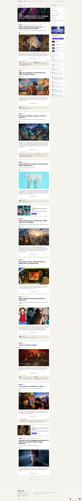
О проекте (35, 492)
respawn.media (21, 490)
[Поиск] (60, 1)
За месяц (58, 5)
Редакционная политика (48, 492)
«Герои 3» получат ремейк (27, 345)
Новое (25, 5)
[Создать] (58, 1)
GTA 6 (20, 287)
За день (50, 5)
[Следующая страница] (39, 479)
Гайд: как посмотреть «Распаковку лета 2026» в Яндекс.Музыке (32, 73)
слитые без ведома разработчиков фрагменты (27, 288)
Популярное (20, 5)
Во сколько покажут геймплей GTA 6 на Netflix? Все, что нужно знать (32, 262)
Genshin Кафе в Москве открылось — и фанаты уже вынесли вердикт (32, 27)
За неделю (54, 5)
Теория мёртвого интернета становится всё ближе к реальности (33, 164)
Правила (54, 492)
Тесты (38, 1)
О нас (45, 1)
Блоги (42, 492)
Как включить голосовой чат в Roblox (31, 386)
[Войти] (63, 1)
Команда (39, 492)
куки (77, 498)
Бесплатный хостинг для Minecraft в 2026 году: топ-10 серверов (33, 221)
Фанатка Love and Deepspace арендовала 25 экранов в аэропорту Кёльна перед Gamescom (34, 441)
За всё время (62, 5)
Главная (25, 1)
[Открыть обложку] (34, 43)
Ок (79, 498)
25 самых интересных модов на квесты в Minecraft (32, 116)
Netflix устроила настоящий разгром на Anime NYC (32, 299)
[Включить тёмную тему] (62, 1)
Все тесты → (62, 25)
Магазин (41, 1)
